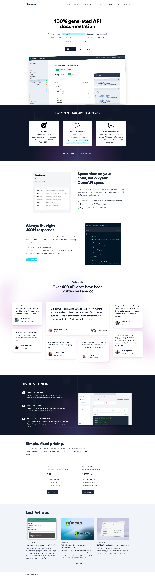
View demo (70, 49)
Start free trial (84, 49)
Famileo (59, 355)
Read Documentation (86, 153)
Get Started (52, 492)
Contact (109, 4)
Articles (99, 4)
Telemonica (63, 332)
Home (68, 4)
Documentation (88, 4)
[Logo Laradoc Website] (30, 4)
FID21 (25, 348)
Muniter (95, 358)
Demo (76, 4)
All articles (77, 564)
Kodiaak (31, 321)
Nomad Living (128, 324)
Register (127, 4)
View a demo (32, 259)
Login (118, 4)
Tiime (132, 353)
